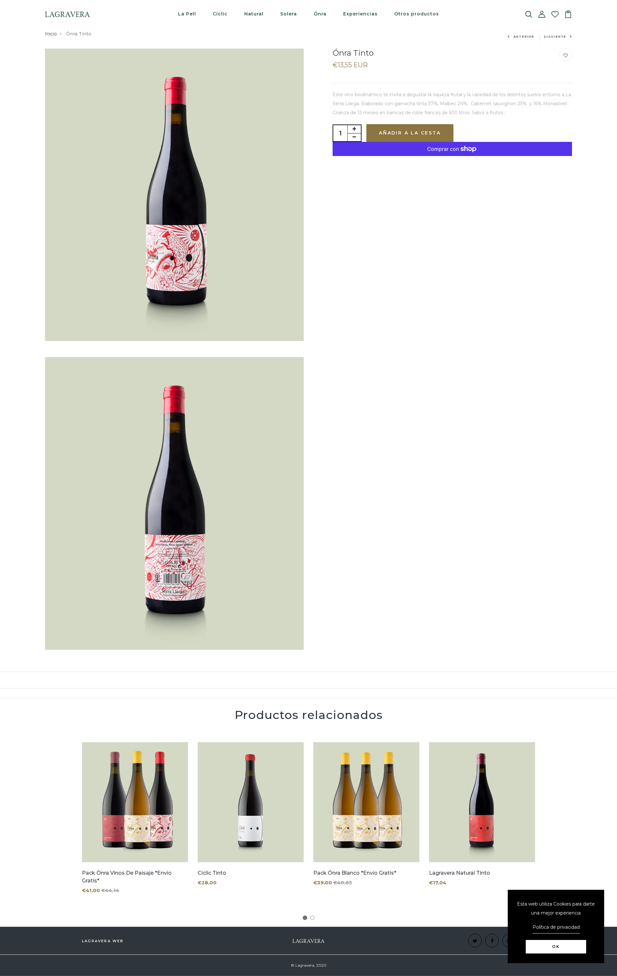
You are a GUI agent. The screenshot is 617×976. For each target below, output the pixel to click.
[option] (135, 823)
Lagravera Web (103, 941)
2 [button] (313, 919)
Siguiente (555, 36)
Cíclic (220, 14)
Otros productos (416, 14)
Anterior (524, 36)
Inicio (51, 34)
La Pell (187, 14)
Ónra (320, 14)
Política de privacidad (556, 927)
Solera (288, 14)
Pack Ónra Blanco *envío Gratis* (354, 873)
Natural (254, 14)
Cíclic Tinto (212, 873)
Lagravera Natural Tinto (459, 873)
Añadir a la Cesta (410, 133)
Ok (556, 946)
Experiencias (360, 14)
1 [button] (306, 919)
